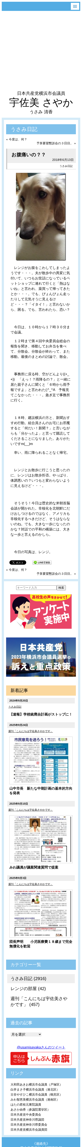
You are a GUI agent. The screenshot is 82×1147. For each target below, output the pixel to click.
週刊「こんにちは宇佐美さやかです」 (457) (38, 1001)
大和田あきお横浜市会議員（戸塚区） (36, 1084)
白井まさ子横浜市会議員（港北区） (34, 1089)
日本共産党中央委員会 (25, 1114)
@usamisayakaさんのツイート (41, 1047)
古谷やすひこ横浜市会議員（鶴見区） (36, 1094)
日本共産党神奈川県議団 (27, 1119)
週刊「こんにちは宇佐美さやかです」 (30, 731)
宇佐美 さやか (41, 102)
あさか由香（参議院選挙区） (30, 1109)
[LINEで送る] (42, 562)
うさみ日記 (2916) (28, 978)
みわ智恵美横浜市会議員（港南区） (34, 1099)
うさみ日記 (66, 166)
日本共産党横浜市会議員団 (28, 1129)
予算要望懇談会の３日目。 (55, 143)
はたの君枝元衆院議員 (25, 1104)
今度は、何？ (18, 139)
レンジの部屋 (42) (28, 988)
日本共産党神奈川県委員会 (28, 1124)
